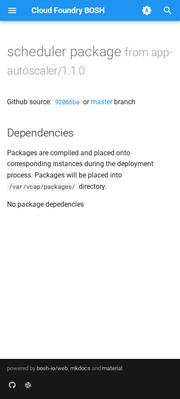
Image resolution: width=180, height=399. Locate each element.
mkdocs (80, 368)
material (112, 368)
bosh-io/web (52, 368)
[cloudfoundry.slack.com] (28, 385)
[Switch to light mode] (147, 10)
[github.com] (12, 385)
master (101, 102)
